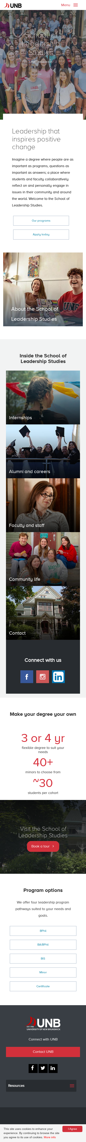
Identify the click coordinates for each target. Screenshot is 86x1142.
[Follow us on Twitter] (43, 1068)
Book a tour (40, 846)
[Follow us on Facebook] (33, 1068)
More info (50, 1137)
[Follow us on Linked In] (53, 1068)
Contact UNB (43, 1052)
